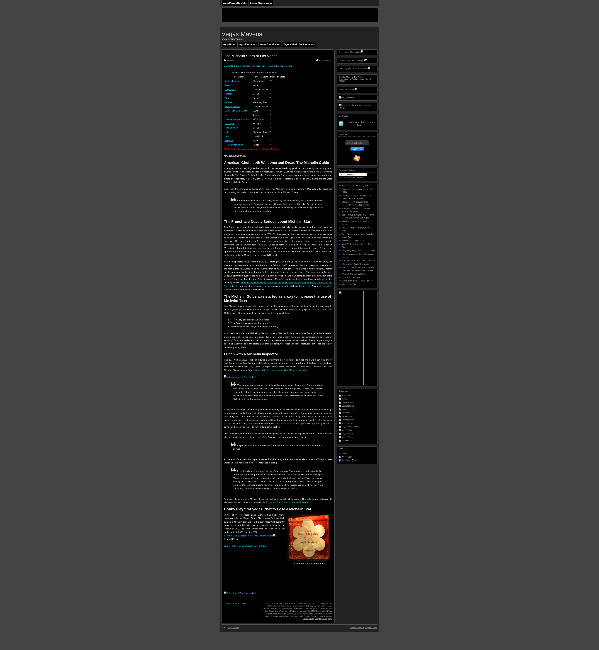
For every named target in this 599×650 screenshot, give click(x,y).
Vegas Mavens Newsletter (235, 3)
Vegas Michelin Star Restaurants (299, 44)
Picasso (228, 93)
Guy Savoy (230, 89)
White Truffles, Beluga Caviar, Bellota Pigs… (246, 546)
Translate (359, 178)
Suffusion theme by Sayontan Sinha (363, 628)
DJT (227, 115)
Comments (349, 460)
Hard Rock (323, 606)
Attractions (346, 395)
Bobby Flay (321, 603)
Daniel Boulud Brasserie (236, 110)
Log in (344, 453)
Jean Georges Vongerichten (281, 608)
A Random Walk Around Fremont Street (358, 261)
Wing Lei (229, 140)
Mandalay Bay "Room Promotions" (353, 69)
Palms (313, 616)
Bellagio (300, 603)
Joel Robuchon (232, 81)
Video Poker (347, 440)
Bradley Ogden (232, 106)
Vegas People (348, 437)
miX (227, 132)
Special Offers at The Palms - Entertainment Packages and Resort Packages (355, 79)
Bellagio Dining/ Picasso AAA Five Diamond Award (248, 535)
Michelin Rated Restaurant (276, 613)
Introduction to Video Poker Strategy (357, 281)
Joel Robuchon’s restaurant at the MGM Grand (284, 502)
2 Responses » (325, 60)
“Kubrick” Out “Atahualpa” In (354, 274)
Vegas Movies (348, 434)
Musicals (345, 413)
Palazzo (307, 616)
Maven (234, 603)
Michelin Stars (319, 613)
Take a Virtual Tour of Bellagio (351, 60)
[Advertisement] (278, 15)
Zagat (330, 619)
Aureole (228, 102)
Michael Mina (231, 127)
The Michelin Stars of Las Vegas (250, 56)
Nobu (227, 136)
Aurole (293, 603)
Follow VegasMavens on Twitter (360, 123)
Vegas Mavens (242, 34)
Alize (227, 98)
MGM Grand (316, 611)
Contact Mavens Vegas (261, 3)
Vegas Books (347, 423)
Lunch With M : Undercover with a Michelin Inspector (281, 370)
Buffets (345, 399)
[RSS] (357, 158)
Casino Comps (348, 402)
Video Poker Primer (350, 284)
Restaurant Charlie (234, 144)
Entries (347, 457)
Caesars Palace (280, 606)
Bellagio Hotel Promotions (350, 52)
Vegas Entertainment (270, 44)
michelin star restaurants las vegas (300, 613)
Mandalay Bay (305, 611)
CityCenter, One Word (351, 277)
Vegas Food (347, 430)
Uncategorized (348, 420)
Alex (227, 85)
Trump (311, 619)
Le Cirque (229, 123)
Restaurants (231, 60)
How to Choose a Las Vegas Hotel (356, 185)
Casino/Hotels (348, 406)
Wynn (324, 619)
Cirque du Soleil (349, 409)
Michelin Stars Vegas (286, 616)
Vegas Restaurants (248, 44)
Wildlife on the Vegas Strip (353, 241)
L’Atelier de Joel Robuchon (238, 119)
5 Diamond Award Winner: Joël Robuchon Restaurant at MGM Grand (258, 66)
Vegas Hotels (229, 44)
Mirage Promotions (347, 90)
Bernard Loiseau (310, 603)
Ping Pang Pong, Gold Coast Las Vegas (359, 251)
